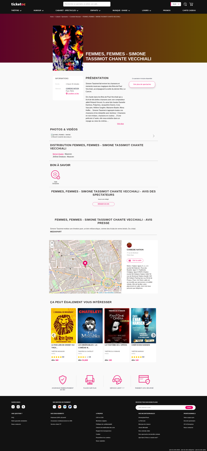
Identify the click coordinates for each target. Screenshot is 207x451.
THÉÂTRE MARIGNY (138, 351)
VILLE (174, 4)
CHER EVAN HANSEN (141, 345)
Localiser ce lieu (73, 93)
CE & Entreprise (189, 424)
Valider (189, 407)
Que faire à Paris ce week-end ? (148, 437)
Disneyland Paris (144, 417)
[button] (191, 4)
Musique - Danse (120, 10)
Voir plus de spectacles (142, 84)
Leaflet (100, 292)
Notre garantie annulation (19, 421)
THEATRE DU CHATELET (85, 351)
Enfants (94, 10)
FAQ (12, 417)
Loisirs (145, 10)
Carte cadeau (189, 10)
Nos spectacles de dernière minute (149, 434)
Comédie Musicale (75, 16)
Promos (166, 10)
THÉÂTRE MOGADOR (58, 351)
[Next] (153, 335)
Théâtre (15, 10)
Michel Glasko (58, 154)
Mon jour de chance (145, 424)
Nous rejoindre (100, 441)
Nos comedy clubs (144, 431)
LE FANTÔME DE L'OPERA (116, 345)
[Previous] (53, 335)
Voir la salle (137, 260)
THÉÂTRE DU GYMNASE (112, 351)
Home (52, 16)
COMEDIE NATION (72, 88)
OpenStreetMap (109, 292)
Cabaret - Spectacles (66, 10)
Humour (38, 10)
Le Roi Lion (142, 421)
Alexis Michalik (143, 427)
